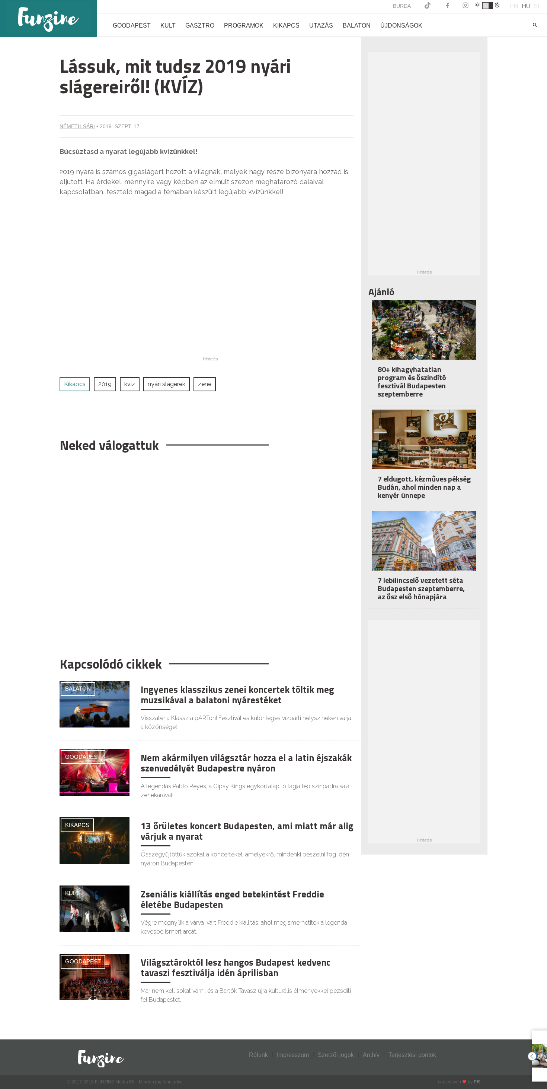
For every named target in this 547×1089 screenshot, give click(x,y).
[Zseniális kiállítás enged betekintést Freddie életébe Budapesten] (94, 908)
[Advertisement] (207, 551)
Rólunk (258, 1055)
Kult (168, 25)
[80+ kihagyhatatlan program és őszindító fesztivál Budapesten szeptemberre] (424, 335)
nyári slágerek (166, 384)
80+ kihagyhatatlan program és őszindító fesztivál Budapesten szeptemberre (412, 381)
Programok (243, 25)
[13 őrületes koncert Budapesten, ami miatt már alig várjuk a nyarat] (94, 840)
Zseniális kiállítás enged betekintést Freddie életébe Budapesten (232, 899)
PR (477, 1082)
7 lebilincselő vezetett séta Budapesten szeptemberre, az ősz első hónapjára (421, 588)
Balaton (357, 25)
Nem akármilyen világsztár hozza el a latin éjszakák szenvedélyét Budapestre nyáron (246, 763)
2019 (105, 384)
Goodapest (132, 25)
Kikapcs (286, 25)
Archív (371, 1055)
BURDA (402, 6)
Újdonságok (401, 25)
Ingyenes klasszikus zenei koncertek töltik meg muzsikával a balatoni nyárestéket (237, 694)
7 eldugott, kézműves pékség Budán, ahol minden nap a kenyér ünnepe (424, 487)
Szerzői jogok (336, 1055)
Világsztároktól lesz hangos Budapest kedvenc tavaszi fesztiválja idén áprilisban (235, 967)
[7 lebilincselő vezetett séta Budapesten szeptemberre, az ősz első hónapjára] (424, 546)
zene (204, 384)
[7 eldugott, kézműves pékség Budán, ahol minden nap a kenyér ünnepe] (424, 444)
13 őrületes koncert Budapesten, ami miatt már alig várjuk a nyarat (247, 831)
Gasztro (199, 25)
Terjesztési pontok (412, 1055)
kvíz (129, 384)
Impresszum (293, 1055)
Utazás (321, 25)
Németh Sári (77, 126)
